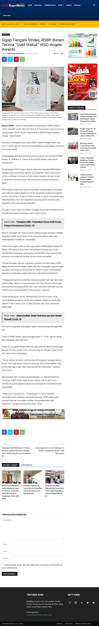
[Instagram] (76, 603)
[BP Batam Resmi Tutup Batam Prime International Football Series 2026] (73, 145)
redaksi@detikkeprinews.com (39, 615)
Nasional (38, 5)
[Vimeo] (88, 603)
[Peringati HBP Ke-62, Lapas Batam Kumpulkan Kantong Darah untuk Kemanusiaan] (32, 476)
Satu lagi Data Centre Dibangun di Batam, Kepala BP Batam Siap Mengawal (50, 451)
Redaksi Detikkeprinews (15, 53)
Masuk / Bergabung (31, 24)
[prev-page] (3, 503)
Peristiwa (7, 15)
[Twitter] (10, 59)
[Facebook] (4, 59)
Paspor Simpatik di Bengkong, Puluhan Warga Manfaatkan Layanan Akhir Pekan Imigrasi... (87, 162)
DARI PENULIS (26, 465)
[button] (94, 5)
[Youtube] (94, 603)
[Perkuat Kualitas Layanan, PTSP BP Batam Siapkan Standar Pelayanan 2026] (73, 177)
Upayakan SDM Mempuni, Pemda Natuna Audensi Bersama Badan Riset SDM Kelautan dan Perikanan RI (16, 452)
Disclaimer (52, 24)
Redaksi (43, 24)
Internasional (50, 5)
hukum (69, 5)
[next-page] (7, 503)
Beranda (5, 31)
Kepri (60, 5)
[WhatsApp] (22, 59)
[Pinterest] (16, 59)
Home (30, 5)
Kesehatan (14, 31)
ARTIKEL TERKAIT (10, 465)
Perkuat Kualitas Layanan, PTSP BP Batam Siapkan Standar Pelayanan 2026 (87, 179)
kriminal (77, 5)
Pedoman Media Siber (67, 24)
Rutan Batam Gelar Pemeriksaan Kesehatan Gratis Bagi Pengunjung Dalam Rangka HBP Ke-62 (54, 491)
